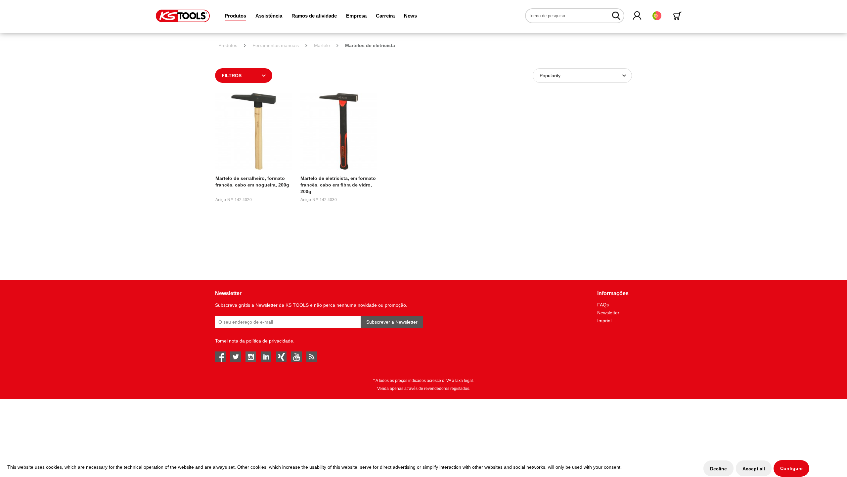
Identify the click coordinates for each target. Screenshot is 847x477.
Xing (281, 356)
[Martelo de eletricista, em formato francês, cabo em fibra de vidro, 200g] (338, 131)
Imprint (604, 320)
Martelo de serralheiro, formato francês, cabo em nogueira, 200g (252, 181)
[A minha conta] (637, 16)
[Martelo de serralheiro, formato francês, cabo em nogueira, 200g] (253, 131)
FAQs (603, 304)
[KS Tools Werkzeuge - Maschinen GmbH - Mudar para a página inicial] (183, 16)
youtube (296, 356)
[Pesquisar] (616, 15)
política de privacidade (269, 341)
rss (311, 356)
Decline (718, 468)
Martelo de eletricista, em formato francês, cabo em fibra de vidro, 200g (338, 185)
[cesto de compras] (678, 16)
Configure (791, 468)
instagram (250, 356)
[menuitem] (235, 15)
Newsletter (608, 312)
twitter (235, 356)
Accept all (753, 468)
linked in (266, 356)
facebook (220, 356)
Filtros (232, 75)
